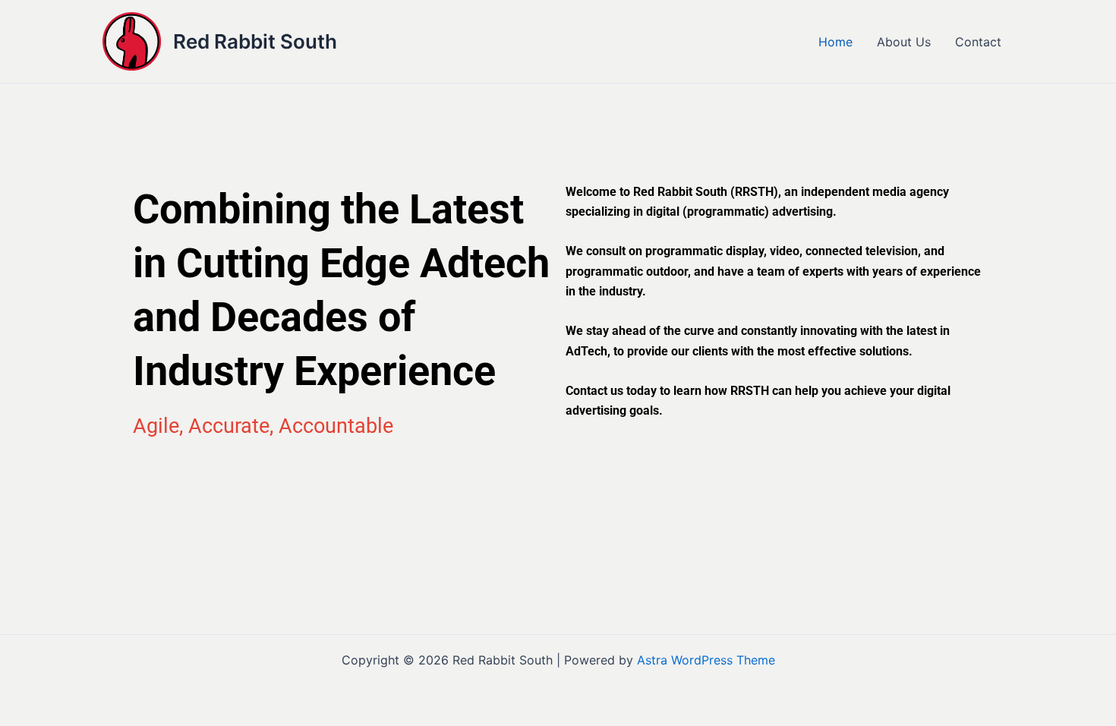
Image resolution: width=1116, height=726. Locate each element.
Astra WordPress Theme (706, 660)
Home (835, 41)
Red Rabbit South (255, 41)
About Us (904, 41)
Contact (978, 41)
